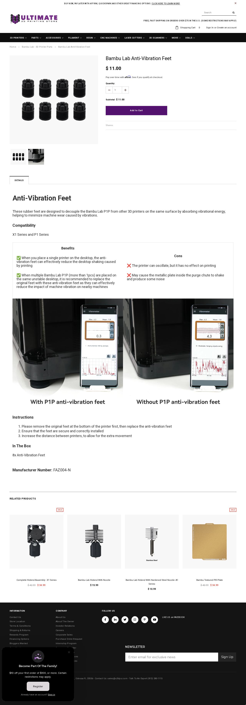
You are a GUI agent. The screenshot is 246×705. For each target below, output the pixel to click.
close (235, 3)
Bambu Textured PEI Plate (209, 580)
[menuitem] (18, 38)
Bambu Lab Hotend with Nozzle (94, 580)
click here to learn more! (166, 4)
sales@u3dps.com (117, 678)
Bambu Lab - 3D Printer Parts (37, 47)
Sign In (210, 27)
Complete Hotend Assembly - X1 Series (37, 580)
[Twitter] (124, 619)
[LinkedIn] (115, 619)
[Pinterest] (144, 619)
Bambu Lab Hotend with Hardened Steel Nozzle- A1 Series (152, 582)
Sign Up (227, 657)
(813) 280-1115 (155, 678)
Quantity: (110, 83)
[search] (219, 13)
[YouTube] (154, 619)
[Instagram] (134, 619)
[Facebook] (105, 619)
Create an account (226, 27)
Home (13, 47)
